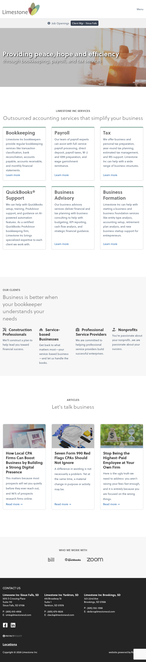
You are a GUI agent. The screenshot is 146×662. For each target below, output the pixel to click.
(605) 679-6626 (55, 611)
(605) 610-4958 (13, 611)
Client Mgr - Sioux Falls (84, 23)
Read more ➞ (24, 504)
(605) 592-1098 (95, 608)
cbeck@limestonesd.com (60, 615)
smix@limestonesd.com (18, 615)
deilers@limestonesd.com (101, 611)
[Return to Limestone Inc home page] (21, 9)
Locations (10, 644)
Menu (140, 9)
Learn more (24, 175)
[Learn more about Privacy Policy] (12, 636)
